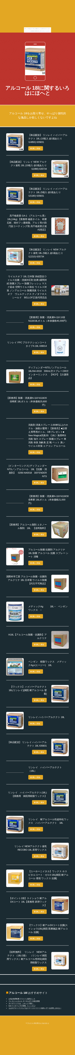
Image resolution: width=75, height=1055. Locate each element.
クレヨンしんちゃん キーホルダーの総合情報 (24, 1001)
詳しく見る (36, 148)
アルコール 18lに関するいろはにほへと (37, 90)
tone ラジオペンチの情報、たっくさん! (22, 1006)
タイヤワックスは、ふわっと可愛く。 (22, 1003)
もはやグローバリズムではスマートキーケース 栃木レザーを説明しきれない (35, 1008)
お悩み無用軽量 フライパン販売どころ (22, 999)
